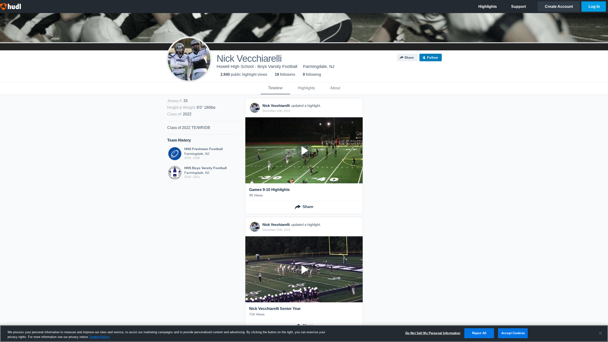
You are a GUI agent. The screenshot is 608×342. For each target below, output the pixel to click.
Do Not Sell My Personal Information (433, 333)
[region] (304, 333)
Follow (432, 57)
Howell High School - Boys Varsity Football (257, 66)
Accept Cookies (513, 333)
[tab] (275, 88)
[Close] (600, 333)
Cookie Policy (99, 337)
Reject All (479, 333)
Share (409, 57)
